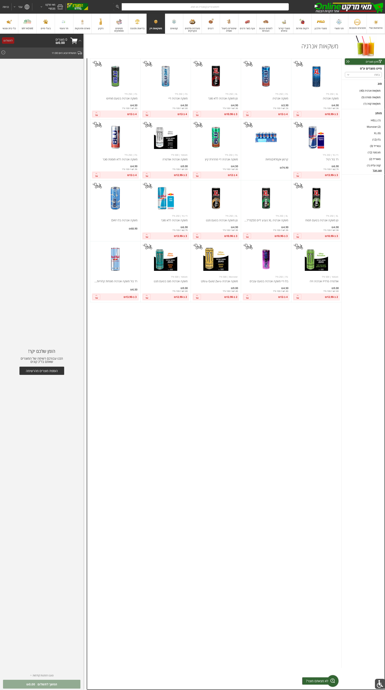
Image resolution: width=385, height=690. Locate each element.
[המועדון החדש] (77, 7)
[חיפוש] (117, 6)
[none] (316, 89)
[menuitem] (376, 24)
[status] (61, 39)
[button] (49, 7)
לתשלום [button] (8, 40)
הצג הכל (377, 170)
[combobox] (201, 6)
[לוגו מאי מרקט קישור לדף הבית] (348, 7)
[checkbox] (363, 91)
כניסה (6, 7)
